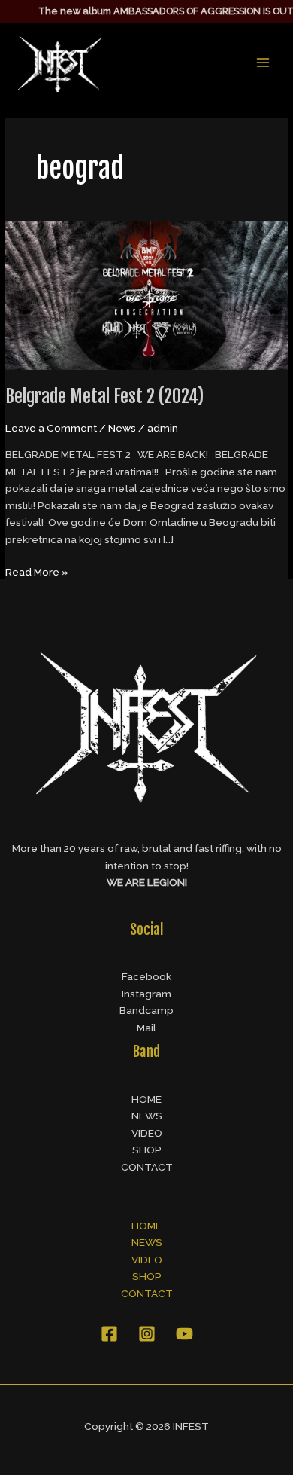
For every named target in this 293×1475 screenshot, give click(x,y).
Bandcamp (146, 1010)
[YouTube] (184, 1333)
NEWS (146, 1116)
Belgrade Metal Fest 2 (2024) (104, 396)
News (122, 428)
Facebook (146, 976)
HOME (146, 1099)
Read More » (36, 570)
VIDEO (146, 1133)
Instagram (146, 994)
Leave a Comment (51, 428)
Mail (146, 1028)
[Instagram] (147, 1333)
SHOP (147, 1150)
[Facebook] (109, 1333)
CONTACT (147, 1167)
